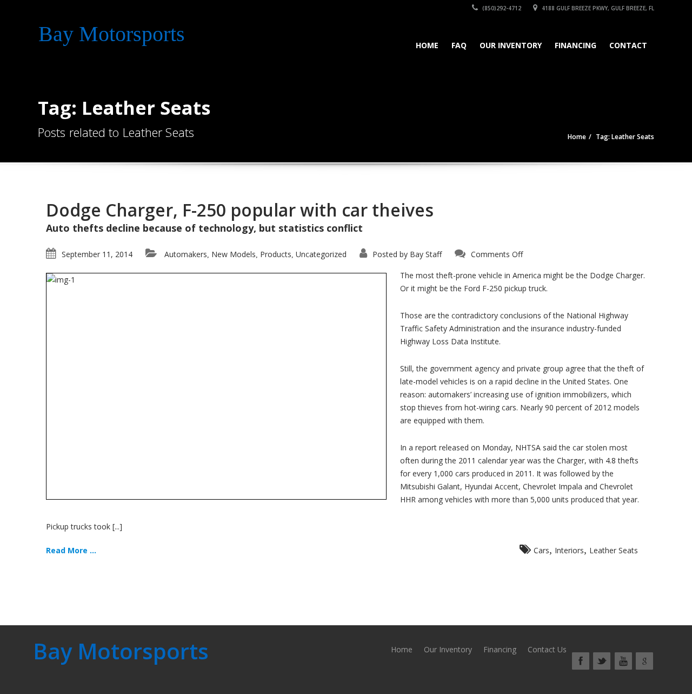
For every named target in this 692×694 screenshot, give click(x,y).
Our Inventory (511, 45)
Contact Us (547, 649)
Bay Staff (426, 254)
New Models (233, 254)
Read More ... (71, 550)
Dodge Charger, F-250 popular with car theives (240, 209)
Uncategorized (321, 254)
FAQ (459, 45)
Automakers (185, 254)
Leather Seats (613, 550)
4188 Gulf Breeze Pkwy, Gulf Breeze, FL (597, 8)
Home (427, 45)
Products (275, 254)
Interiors (569, 550)
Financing (575, 45)
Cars (541, 550)
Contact (628, 45)
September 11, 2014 (97, 254)
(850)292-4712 (501, 8)
